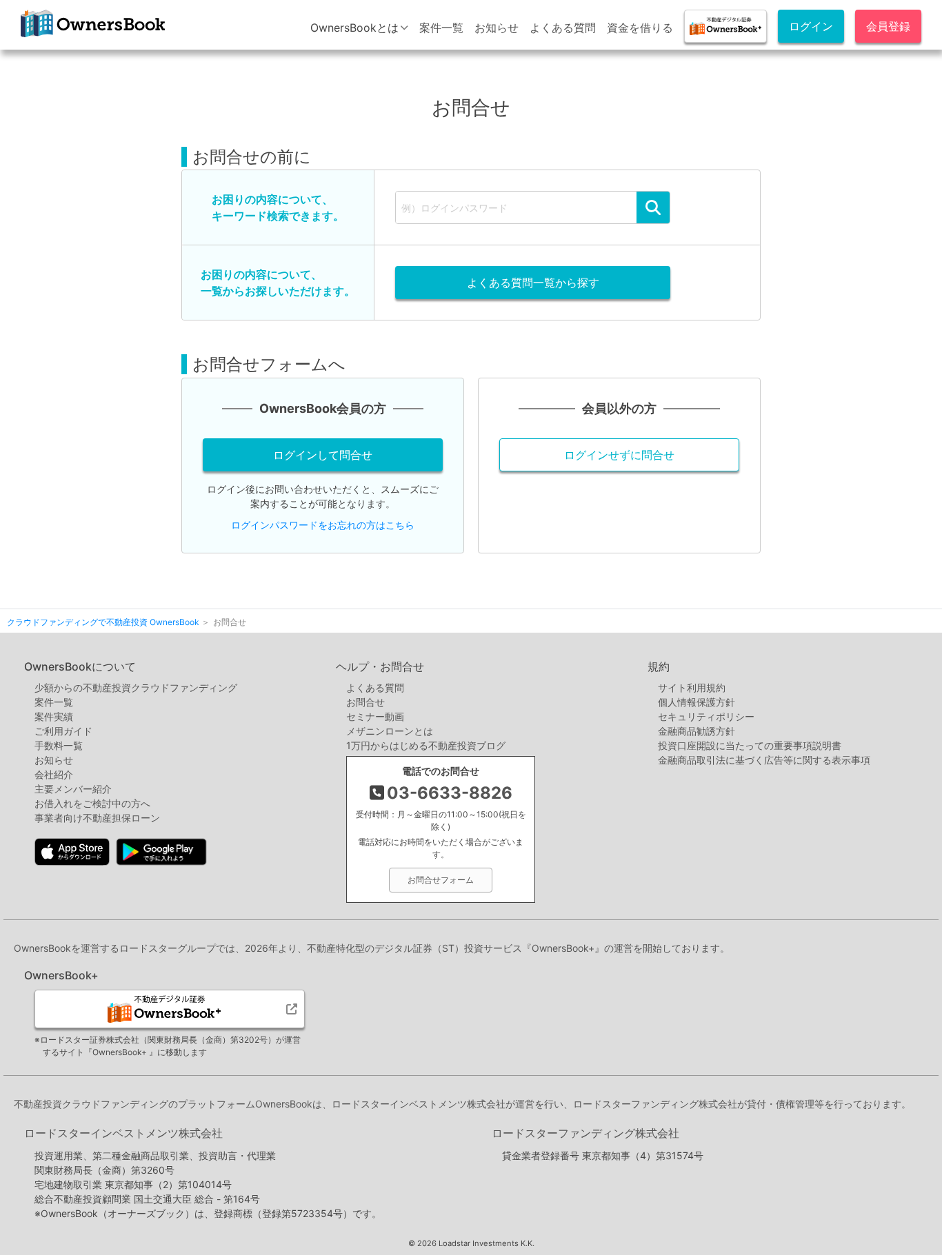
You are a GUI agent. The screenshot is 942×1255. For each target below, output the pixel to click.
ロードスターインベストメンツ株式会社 (123, 1133)
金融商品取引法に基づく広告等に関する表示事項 (764, 760)
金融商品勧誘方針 (696, 731)
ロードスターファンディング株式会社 (585, 1133)
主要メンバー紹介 (73, 789)
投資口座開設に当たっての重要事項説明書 (749, 745)
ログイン (811, 26)
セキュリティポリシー (706, 716)
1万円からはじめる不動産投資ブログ (425, 745)
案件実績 (53, 716)
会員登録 (888, 26)
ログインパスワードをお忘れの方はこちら (322, 525)
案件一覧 (441, 27)
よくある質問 (563, 27)
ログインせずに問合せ (619, 455)
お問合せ (365, 702)
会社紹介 (53, 774)
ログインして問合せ (322, 455)
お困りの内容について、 (278, 207)
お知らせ (496, 27)
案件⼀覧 (53, 702)
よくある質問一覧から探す (533, 282)
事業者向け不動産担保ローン (97, 818)
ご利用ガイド (63, 731)
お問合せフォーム (441, 880)
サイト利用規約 (691, 687)
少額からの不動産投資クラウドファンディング (135, 687)
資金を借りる (640, 27)
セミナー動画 (375, 716)
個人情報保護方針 (696, 702)
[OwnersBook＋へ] (725, 26)
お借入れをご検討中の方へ (92, 803)
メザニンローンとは (389, 731)
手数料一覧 (58, 745)
